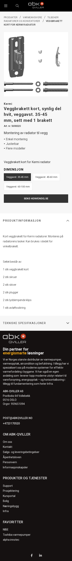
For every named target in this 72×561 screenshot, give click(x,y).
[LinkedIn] (40, 556)
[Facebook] (31, 556)
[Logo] (36, 6)
